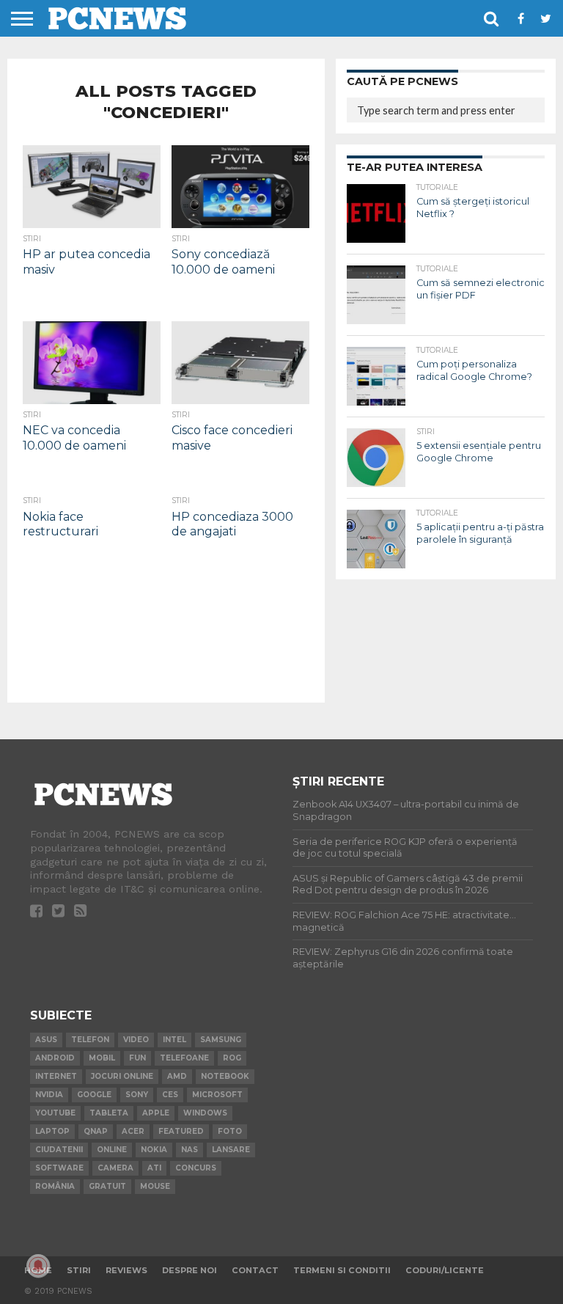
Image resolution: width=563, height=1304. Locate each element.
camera (115, 1168)
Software (59, 1168)
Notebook (225, 1076)
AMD (177, 1076)
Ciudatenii (59, 1149)
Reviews (126, 1270)
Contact (255, 1270)
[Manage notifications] (38, 1266)
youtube (55, 1113)
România (55, 1186)
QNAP (96, 1131)
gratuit (107, 1186)
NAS (189, 1149)
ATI (154, 1168)
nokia (154, 1149)
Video (136, 1039)
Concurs (195, 1168)
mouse (155, 1186)
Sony (136, 1094)
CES (170, 1094)
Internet (56, 1076)
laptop (52, 1131)
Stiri (79, 1270)
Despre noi (189, 1270)
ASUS (46, 1039)
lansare (231, 1149)
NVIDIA (49, 1094)
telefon (90, 1039)
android (55, 1058)
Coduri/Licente (444, 1270)
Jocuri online (122, 1076)
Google (94, 1094)
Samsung (220, 1039)
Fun (137, 1058)
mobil (102, 1058)
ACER (133, 1131)
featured (181, 1131)
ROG (232, 1058)
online (112, 1149)
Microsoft (217, 1094)
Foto (230, 1131)
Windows (205, 1113)
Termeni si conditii (342, 1270)
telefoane (184, 1058)
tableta (108, 1113)
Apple (155, 1113)
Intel (174, 1039)
